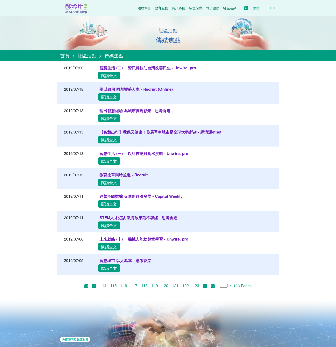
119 (154, 285)
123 (196, 285)
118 (144, 285)
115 (113, 285)
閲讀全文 (109, 75)
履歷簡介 (144, 7)
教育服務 (161, 7)
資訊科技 (178, 7)
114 (103, 285)
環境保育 (195, 7)
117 (134, 285)
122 (185, 285)
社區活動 (229, 7)
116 (124, 285)
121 (175, 285)
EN (272, 8)
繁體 (256, 8)
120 (165, 285)
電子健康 (212, 7)
